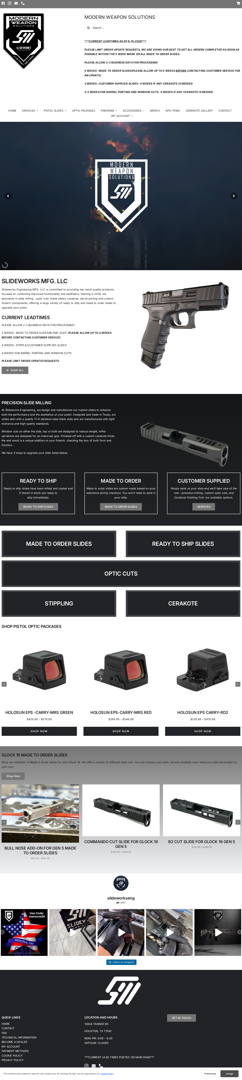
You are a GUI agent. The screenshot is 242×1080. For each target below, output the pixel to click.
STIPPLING (59, 603)
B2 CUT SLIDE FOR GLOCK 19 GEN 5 (201, 841)
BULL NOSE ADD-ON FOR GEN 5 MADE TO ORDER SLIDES (40, 850)
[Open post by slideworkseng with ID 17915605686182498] (24, 932)
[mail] (16, 3)
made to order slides (59, 543)
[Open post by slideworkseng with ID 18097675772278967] (217, 932)
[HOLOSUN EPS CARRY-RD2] (202, 634)
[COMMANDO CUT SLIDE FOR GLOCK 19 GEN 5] (121, 786)
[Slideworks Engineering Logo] (24, 13)
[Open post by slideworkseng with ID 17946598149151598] (169, 932)
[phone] (23, 3)
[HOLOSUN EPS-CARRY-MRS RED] (121, 634)
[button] (4, 684)
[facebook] (3, 3)
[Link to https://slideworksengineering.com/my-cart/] (238, 3)
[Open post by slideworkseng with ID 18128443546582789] (121, 932)
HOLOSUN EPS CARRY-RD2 (202, 712)
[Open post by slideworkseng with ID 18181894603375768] (72, 932)
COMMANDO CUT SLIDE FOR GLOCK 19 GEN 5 (121, 844)
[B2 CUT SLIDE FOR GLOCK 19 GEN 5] (201, 786)
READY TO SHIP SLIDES (183, 543)
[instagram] (9, 3)
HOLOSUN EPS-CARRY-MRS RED (121, 712)
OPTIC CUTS (121, 573)
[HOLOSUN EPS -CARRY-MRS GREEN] (39, 634)
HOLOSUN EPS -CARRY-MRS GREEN (39, 712)
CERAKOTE (183, 603)
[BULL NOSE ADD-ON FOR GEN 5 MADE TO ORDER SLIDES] (40, 786)
